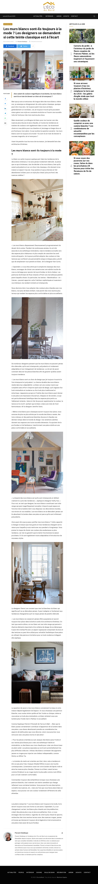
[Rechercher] (94, 16)
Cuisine (39, 872)
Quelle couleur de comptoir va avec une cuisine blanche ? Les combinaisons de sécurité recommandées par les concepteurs (84, 128)
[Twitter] (5, 103)
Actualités (37, 16)
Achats (66, 16)
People (21, 872)
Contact (74, 16)
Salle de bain (49, 872)
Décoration (8, 24)
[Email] (5, 123)
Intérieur (49, 16)
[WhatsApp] (5, 118)
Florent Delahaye (22, 41)
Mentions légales (62, 877)
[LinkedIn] (5, 108)
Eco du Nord (40, 877)
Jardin (58, 16)
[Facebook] (5, 99)
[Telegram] (5, 113)
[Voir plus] (33, 46)
